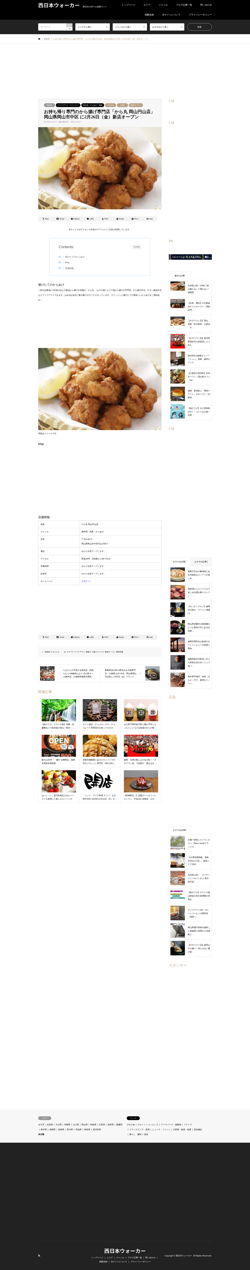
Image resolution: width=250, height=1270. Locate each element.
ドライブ (188, 1124)
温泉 (146, 1134)
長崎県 (61, 1129)
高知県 (79, 1129)
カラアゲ (70, 652)
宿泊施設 (198, 1129)
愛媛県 (119, 1124)
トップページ (128, 5)
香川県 (70, 1129)
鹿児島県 (97, 1129)
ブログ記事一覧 (184, 5)
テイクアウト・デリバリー (68, 105)
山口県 (76, 1124)
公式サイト (86, 581)
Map (67, 262)
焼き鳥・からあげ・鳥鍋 (92, 105)
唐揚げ (88, 652)
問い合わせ (206, 5)
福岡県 (52, 1129)
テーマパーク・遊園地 (171, 1124)
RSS (39, 1255)
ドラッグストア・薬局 (139, 1129)
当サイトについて (171, 14)
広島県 (102, 1124)
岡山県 (49, 105)
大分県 (59, 1124)
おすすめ (110, 105)
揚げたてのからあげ (75, 257)
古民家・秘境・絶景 (182, 1129)
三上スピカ (55, 652)
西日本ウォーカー (125, 1250)
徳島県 (111, 1124)
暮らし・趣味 (135, 1134)
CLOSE (137, 247)
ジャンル (163, 5)
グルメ (140, 1124)
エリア (147, 5)
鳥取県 (87, 1129)
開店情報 (119, 652)
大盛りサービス (98, 652)
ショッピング (152, 1124)
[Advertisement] (125, 71)
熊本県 (44, 1129)
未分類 (41, 1134)
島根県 (93, 1124)
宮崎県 (67, 1124)
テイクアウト (80, 652)
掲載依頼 (149, 14)
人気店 (122, 105)
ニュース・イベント (161, 1129)
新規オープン (136, 105)
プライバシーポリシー (200, 14)
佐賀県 (50, 1124)
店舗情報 (69, 268)
